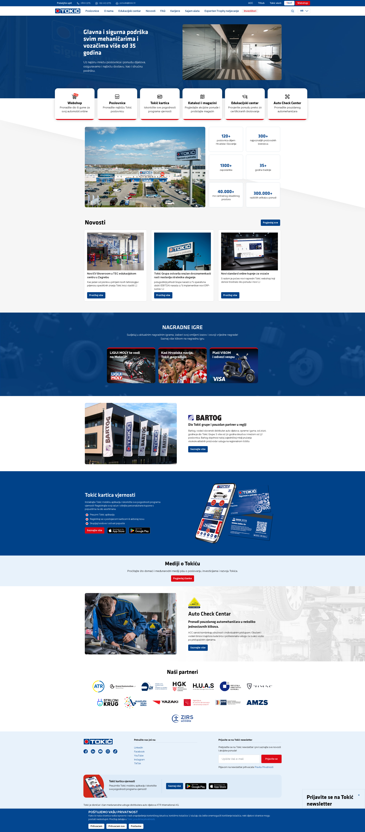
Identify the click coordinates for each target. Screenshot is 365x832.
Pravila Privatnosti (264, 767)
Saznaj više (174, 786)
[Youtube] (100, 751)
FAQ (162, 10)
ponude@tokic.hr (128, 3)
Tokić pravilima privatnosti (141, 819)
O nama (108, 10)
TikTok (137, 763)
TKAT (289, 3)
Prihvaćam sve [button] (117, 826)
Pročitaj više (96, 295)
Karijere (175, 10)
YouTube (138, 755)
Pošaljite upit (64, 3)
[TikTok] (115, 751)
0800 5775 (86, 3)
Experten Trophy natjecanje (222, 10)
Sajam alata (192, 10)
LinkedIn (138, 747)
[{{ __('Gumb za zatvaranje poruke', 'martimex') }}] (358, 795)
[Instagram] (108, 751)
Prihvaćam (96, 826)
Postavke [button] (136, 826)
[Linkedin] (93, 751)
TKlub (261, 3)
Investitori (250, 10)
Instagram (139, 759)
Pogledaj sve (270, 222)
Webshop (302, 3)
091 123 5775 (105, 3)
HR (302, 11)
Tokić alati (275, 3)
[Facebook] (85, 751)
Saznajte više (198, 449)
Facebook (139, 751)
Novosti (150, 10)
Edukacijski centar (129, 10)
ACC (250, 3)
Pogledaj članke (182, 578)
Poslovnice (92, 10)
